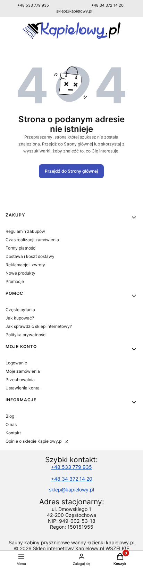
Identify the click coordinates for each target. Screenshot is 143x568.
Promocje (15, 281)
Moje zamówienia (23, 371)
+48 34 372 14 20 (107, 5)
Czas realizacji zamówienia (32, 239)
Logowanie (16, 362)
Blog (10, 416)
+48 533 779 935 (33, 5)
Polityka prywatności (26, 334)
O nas (11, 424)
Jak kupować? (20, 318)
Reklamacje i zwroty (25, 264)
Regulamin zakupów (25, 231)
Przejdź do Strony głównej (71, 171)
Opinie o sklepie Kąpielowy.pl (35, 441)
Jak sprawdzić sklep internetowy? (39, 326)
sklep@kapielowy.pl (74, 11)
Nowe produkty (20, 273)
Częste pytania (20, 309)
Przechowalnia (20, 379)
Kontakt (13, 432)
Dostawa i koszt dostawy (30, 256)
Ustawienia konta (23, 387)
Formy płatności (21, 248)
